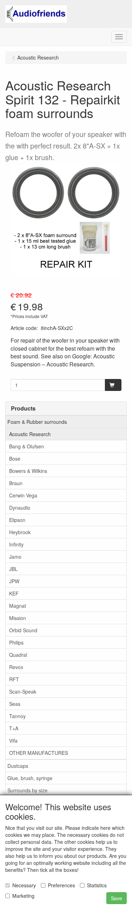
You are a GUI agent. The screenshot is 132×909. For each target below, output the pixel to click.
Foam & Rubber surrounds (37, 421)
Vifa (13, 740)
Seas (14, 703)
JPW (14, 581)
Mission (17, 617)
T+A (13, 728)
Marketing (23, 895)
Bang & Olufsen (26, 446)
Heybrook (20, 532)
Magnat (17, 605)
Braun (16, 483)
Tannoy (17, 715)
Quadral (18, 654)
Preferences (61, 885)
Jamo (15, 556)
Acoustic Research (30, 434)
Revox (16, 666)
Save (116, 898)
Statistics (97, 885)
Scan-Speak (22, 691)
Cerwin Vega (23, 495)
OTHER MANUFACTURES (38, 752)
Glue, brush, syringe (29, 777)
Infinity (16, 544)
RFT (14, 679)
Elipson (17, 519)
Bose (14, 458)
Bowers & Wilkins (28, 470)
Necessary (24, 885)
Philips (16, 642)
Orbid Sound (23, 630)
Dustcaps (17, 765)
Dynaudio (19, 507)
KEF (14, 593)
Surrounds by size (27, 790)
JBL (13, 568)
